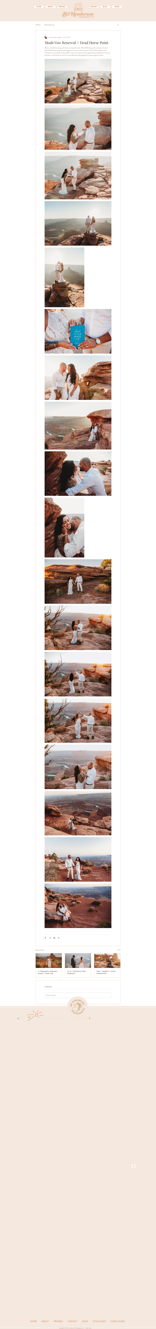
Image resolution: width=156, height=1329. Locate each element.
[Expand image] (78, 81)
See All (118, 950)
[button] (118, 25)
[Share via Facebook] (45, 938)
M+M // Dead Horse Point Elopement (76, 972)
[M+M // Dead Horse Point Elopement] (78, 960)
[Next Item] (133, 1166)
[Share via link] (59, 938)
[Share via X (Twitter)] (50, 938)
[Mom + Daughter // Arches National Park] (107, 960)
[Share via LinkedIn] (54, 938)
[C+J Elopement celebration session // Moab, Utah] (49, 960)
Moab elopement (49, 25)
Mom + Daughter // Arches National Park (106, 972)
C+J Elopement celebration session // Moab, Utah (47, 972)
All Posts (38, 25)
